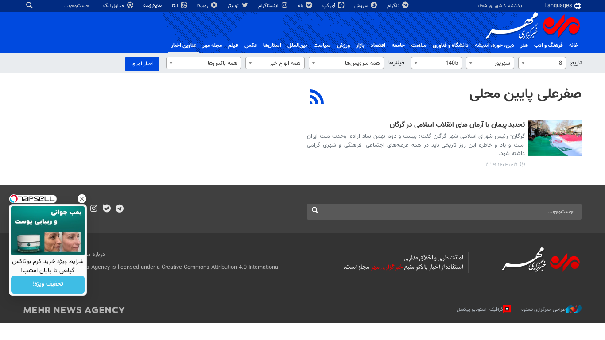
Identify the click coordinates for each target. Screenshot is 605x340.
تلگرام (394, 6)
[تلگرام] (119, 209)
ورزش (343, 45)
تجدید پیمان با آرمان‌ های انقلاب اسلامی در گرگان (457, 125)
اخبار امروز (142, 63)
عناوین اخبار (183, 45)
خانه (573, 45)
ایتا (175, 6)
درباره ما (95, 254)
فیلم (233, 45)
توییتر (233, 6)
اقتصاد (378, 45)
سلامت (419, 45)
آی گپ (329, 6)
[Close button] (82, 198)
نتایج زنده (153, 5)
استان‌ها (272, 45)
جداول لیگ (114, 6)
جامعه (398, 45)
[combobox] (542, 63)
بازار (360, 45)
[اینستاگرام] (93, 209)
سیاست (322, 45)
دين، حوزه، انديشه (494, 45)
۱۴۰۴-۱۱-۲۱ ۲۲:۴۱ (501, 165)
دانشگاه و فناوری (451, 45)
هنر (524, 45)
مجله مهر (212, 45)
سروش (361, 6)
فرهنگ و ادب (548, 45)
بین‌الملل (297, 45)
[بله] (106, 209)
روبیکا (203, 6)
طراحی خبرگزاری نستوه (543, 309)
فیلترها (396, 62)
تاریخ (576, 62)
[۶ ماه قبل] (555, 138)
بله (301, 6)
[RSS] (317, 98)
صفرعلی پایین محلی (525, 94)
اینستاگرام (269, 6)
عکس (250, 45)
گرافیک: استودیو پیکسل (480, 309)
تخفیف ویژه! (48, 285)
